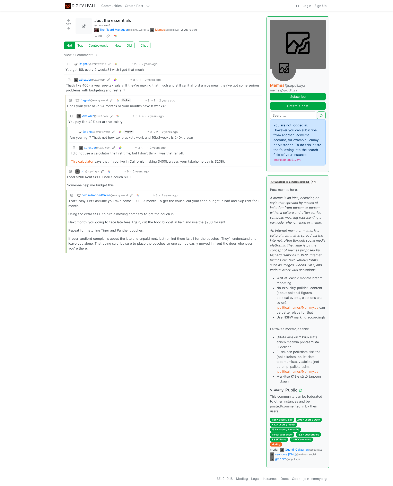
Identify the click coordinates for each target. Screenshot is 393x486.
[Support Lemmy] (148, 6)
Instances (270, 479)
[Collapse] (69, 64)
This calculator (83, 161)
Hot (69, 45)
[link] (108, 36)
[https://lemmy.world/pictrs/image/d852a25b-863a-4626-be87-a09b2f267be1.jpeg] (84, 26)
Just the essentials (112, 20)
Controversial (98, 45)
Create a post (297, 106)
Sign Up (320, 6)
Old (129, 45)
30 (100, 36)
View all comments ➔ (80, 55)
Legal (255, 479)
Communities (111, 6)
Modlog (276, 444)
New (117, 45)
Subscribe (298, 96)
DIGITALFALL (84, 5)
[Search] (297, 6)
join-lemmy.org (315, 479)
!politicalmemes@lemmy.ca (297, 307)
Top (80, 45)
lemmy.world (102, 25)
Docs (285, 479)
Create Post (134, 6)
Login (307, 6)
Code (296, 479)
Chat (144, 45)
